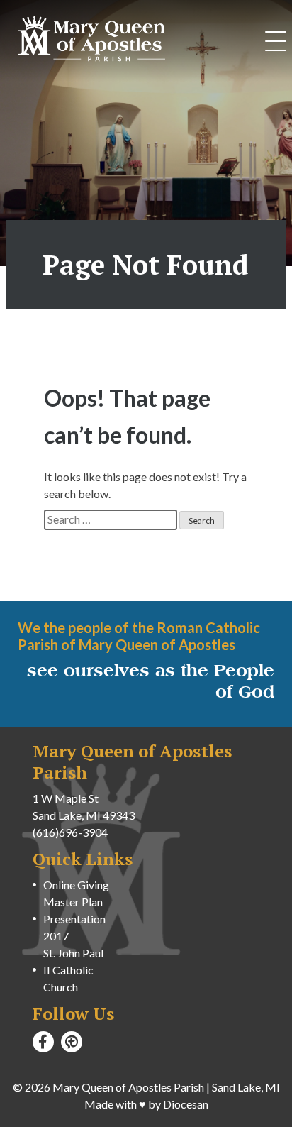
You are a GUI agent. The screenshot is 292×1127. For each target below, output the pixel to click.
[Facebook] (43, 1041)
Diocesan (185, 1104)
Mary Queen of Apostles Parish (128, 1087)
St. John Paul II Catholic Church (73, 970)
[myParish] (71, 1041)
